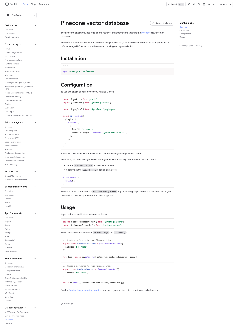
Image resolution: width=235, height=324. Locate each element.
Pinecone (146, 32)
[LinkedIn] (204, 4)
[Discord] (194, 4)
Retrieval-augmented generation (85, 290)
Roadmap (44, 4)
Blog (33, 4)
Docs (25, 4)
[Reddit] (209, 4)
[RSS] (214, 4)
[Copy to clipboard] (170, 71)
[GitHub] (189, 4)
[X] (199, 4)
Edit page (68, 303)
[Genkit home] (11, 4)
